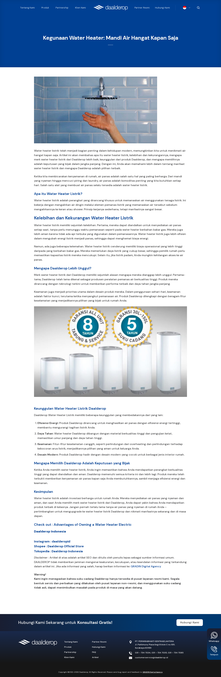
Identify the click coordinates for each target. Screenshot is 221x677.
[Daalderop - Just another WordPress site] (110, 7)
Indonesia (185, 7)
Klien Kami (80, 7)
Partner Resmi (142, 7)
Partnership (62, 7)
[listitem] (110, 581)
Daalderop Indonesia (50, 531)
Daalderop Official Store (65, 546)
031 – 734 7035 (159, 652)
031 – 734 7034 (143, 652)
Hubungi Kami (162, 7)
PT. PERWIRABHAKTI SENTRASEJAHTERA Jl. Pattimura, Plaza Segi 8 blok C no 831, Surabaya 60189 (155, 644)
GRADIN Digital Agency (146, 566)
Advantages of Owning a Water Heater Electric (93, 524)
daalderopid (61, 541)
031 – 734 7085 (176, 652)
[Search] (197, 7)
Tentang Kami (27, 7)
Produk (45, 7)
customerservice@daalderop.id (151, 657)
